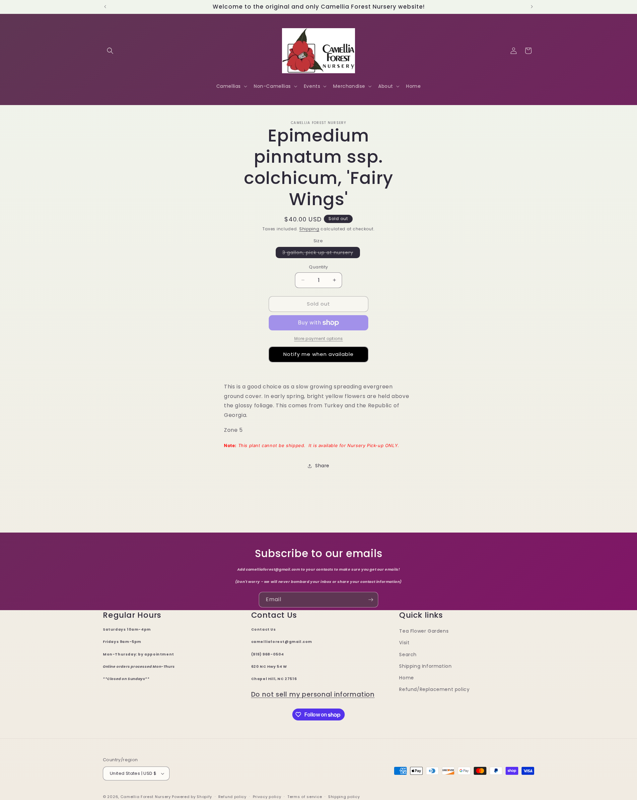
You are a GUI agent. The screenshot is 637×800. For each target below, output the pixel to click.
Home (406, 677)
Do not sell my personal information (313, 694)
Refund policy (232, 796)
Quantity (318, 267)
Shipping (309, 229)
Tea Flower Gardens (424, 631)
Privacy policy (267, 796)
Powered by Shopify (192, 796)
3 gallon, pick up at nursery (321, 253)
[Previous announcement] (105, 6)
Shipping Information (425, 666)
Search (408, 654)
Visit (404, 642)
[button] (110, 50)
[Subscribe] (370, 599)
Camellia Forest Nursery (145, 796)
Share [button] (322, 465)
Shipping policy (344, 796)
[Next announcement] (532, 6)
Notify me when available (318, 354)
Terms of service (304, 796)
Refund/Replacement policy (434, 689)
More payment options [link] (318, 338)
